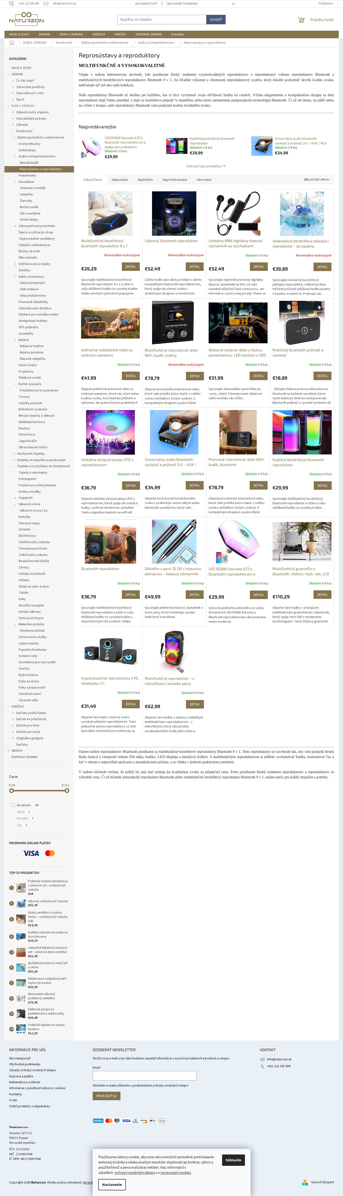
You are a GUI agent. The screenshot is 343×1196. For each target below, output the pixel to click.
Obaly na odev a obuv (34, 586)
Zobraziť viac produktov (204, 166)
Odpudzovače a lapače (32, 112)
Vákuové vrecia (29, 504)
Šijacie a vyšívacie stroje (36, 232)
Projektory (26, 371)
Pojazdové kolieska (32, 649)
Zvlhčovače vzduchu (33, 555)
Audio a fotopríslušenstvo (37, 156)
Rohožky (25, 517)
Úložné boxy (27, 535)
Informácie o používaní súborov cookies (37, 1088)
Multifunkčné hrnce (32, 422)
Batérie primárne (32, 352)
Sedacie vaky (28, 656)
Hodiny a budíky (30, 491)
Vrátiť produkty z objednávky (29, 1106)
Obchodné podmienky (182, 4)
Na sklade (27, 805)
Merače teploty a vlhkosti (36, 415)
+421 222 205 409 (278, 1066)
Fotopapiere (27, 479)
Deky (22, 599)
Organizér (26, 497)
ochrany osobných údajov (135, 1172)
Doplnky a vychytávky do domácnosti (43, 466)
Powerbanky (27, 175)
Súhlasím (233, 1160)
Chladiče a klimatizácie (34, 245)
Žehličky (24, 270)
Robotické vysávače (33, 409)
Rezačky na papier (32, 605)
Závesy (24, 567)
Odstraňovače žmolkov (35, 308)
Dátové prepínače (32, 283)
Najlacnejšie (120, 179)
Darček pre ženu (27, 725)
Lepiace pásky (29, 643)
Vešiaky (24, 580)
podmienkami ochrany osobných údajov (161, 1085)
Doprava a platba (21, 1076)
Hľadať (216, 19)
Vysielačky (26, 333)
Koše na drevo (29, 681)
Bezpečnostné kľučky (34, 561)
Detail (131, 266)
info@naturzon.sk (279, 1059)
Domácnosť (24, 131)
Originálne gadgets (29, 738)
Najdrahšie (145, 179)
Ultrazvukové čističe (33, 447)
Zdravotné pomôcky (30, 87)
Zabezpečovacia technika (37, 226)
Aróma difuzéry (29, 144)
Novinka (25, 818)
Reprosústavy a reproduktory (41, 169)
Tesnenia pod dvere (33, 548)
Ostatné (24, 529)
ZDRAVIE (17, 74)
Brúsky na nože (29, 251)
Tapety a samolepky (33, 472)
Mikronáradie (28, 257)
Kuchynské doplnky (31, 453)
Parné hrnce (27, 434)
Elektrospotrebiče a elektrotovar (40, 137)
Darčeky (22, 744)
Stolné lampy (29, 219)
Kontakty (15, 1094)
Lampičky (26, 194)
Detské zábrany (30, 611)
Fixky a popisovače (32, 687)
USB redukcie (29, 289)
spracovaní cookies (176, 1172)
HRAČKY (17, 750)
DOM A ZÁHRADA (23, 106)
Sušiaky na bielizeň (32, 573)
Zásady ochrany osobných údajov (32, 1070)
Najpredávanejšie (175, 179)
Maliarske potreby (31, 624)
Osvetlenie (26, 182)
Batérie (24, 340)
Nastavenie (112, 1184)
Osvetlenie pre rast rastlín (37, 662)
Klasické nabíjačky (32, 359)
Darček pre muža (28, 732)
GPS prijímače (28, 327)
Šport (20, 99)
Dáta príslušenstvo (33, 295)
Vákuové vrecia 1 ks (34, 510)
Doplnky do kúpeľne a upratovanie (41, 460)
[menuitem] (19, 34)
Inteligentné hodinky (33, 321)
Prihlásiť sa (106, 1096)
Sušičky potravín (30, 403)
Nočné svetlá (29, 207)
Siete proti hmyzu (31, 618)
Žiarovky (26, 200)
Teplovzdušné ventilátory (37, 238)
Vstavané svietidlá (32, 188)
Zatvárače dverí (30, 694)
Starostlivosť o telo (30, 93)
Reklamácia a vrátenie (24, 1082)
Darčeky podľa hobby (31, 713)
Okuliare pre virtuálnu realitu (38, 314)
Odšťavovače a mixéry (34, 264)
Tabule (23, 592)
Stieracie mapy (29, 523)
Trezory (24, 396)
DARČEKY (18, 706)
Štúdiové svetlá (30, 377)
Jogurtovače (28, 441)
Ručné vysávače (30, 384)
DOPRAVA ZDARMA (24, 757)
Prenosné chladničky (33, 302)
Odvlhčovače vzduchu (34, 542)
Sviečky (24, 668)
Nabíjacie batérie (32, 346)
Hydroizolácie (28, 675)
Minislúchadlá (29, 162)
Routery (24, 428)
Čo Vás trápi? (25, 80)
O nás (13, 1100)
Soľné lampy (27, 150)
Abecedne (204, 179)
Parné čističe (28, 365)
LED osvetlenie (30, 213)
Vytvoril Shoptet (322, 1182)
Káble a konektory (31, 276)
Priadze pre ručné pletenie (37, 485)
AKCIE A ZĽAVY (21, 68)
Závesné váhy (28, 700)
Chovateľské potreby (31, 118)
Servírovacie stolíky (33, 637)
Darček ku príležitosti (31, 719)
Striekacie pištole (32, 630)
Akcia (23, 812)
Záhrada (22, 124)
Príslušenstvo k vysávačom (39, 390)
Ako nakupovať (146, 4)
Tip (22, 825)
